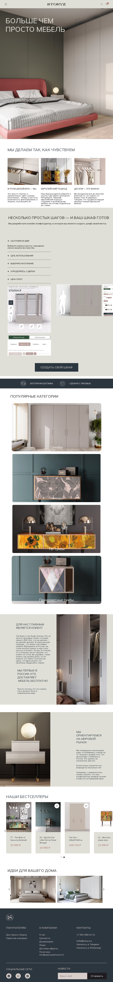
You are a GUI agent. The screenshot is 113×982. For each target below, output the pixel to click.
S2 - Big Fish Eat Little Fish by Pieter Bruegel (17, 840)
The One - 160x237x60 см (45, 838)
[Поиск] (101, 4)
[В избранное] (26, 805)
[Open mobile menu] (5, 4)
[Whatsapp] (18, 976)
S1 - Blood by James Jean (73, 838)
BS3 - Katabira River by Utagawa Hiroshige (105, 840)
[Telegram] (8, 976)
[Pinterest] (27, 976)
